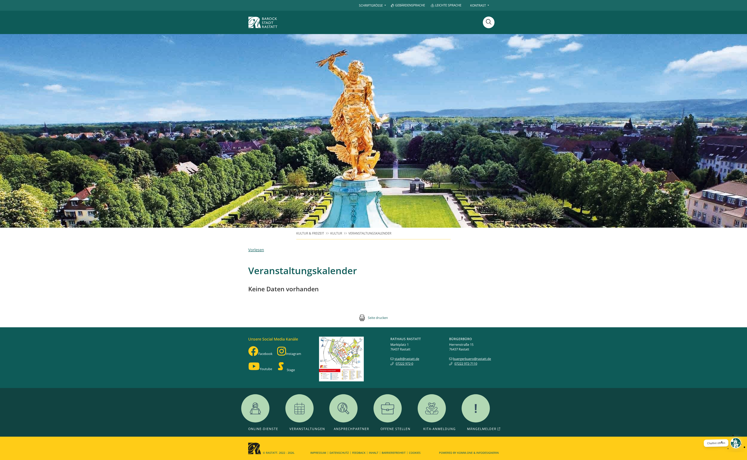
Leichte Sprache (448, 5)
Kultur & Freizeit (310, 233)
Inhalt (373, 453)
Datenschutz (339, 453)
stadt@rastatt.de (407, 359)
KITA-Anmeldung (439, 428)
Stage (291, 370)
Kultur (336, 233)
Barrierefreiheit (394, 453)
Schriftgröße (371, 5)
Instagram (293, 354)
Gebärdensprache (410, 5)
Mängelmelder (481, 428)
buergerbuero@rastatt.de (472, 359)
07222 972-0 (404, 364)
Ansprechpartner (351, 428)
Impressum (318, 453)
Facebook (265, 354)
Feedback (359, 453)
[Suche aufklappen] (488, 22)
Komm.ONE (465, 453)
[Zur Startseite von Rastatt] (262, 22)
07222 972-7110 (465, 364)
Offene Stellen (395, 428)
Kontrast (478, 5)
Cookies (415, 453)
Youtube (266, 369)
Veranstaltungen (307, 428)
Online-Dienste (263, 428)
